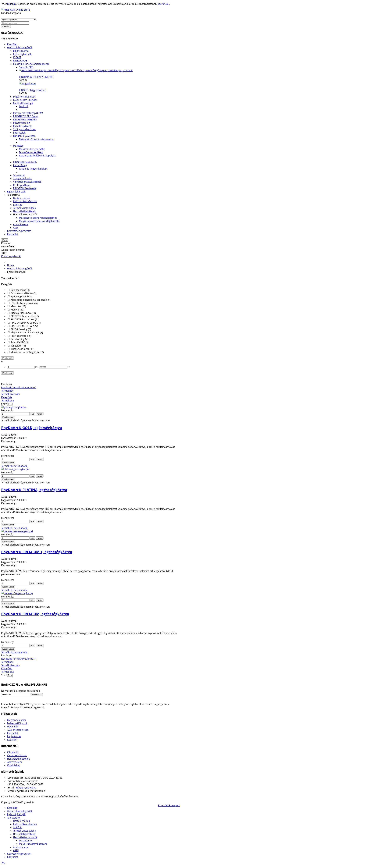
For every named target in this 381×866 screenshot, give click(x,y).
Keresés (6, 26)
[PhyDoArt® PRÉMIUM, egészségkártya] (17, 593)
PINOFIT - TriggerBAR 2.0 (32, 90)
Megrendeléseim (16, 720)
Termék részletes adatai (14, 466)
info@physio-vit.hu (26, 787)
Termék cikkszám (10, 394)
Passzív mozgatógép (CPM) (28, 113)
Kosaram (12, 739)
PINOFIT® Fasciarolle (24, 188)
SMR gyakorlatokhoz (24, 129)
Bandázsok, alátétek (24, 136)
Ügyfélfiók (12, 726)
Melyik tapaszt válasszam (33, 843)
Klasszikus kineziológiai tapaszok (31, 63)
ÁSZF (15, 850)
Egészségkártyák (22, 54)
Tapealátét (19, 175)
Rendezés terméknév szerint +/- (18, 387)
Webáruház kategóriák (19, 811)
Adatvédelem (14, 762)
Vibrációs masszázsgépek (27, 181)
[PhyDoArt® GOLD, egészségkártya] (13, 407)
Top (3, 862)
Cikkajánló (12, 752)
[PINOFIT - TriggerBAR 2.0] (27, 83)
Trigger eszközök (22, 178)
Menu (4, 240)
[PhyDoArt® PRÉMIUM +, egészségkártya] (17, 531)
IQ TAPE (17, 57)
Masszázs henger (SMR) (32, 149)
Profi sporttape (21, 185)
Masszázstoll (26, 840)
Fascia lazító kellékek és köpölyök (37, 155)
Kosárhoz (6, 256)
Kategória (6, 397)
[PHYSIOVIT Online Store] (15, 9)
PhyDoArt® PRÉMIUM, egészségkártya (35, 613)
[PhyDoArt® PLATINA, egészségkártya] (15, 469)
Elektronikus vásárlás (25, 824)
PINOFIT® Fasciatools (25, 162)
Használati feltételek (18, 758)
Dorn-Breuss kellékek (31, 152)
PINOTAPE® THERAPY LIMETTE (36, 77)
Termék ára (7, 400)
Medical (23, 106)
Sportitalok (19, 132)
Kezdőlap (12, 807)
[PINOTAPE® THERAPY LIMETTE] (76, 70)
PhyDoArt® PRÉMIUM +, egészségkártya (36, 551)
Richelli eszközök (22, 126)
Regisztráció (14, 736)
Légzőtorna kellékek (24, 96)
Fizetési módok (21, 821)
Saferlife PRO (26, 67)
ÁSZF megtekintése (17, 729)
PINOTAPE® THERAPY (25, 119)
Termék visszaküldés (24, 830)
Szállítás (17, 827)
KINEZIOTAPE (20, 60)
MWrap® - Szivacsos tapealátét (36, 139)
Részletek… (163, 4)
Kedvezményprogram (19, 853)
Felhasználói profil (17, 723)
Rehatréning (20, 165)
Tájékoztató (13, 817)
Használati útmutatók (25, 837)
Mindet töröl (7, 358)
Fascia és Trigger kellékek (33, 168)
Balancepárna (21, 50)
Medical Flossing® (23, 103)
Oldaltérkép (13, 765)
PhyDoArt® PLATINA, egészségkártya (34, 489)
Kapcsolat (12, 733)
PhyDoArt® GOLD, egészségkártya (31, 427)
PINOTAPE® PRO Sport (25, 116)
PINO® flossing (21, 122)
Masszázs (18, 145)
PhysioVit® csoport (169, 805)
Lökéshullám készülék (25, 100)
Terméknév (7, 390)
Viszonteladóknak (17, 755)
